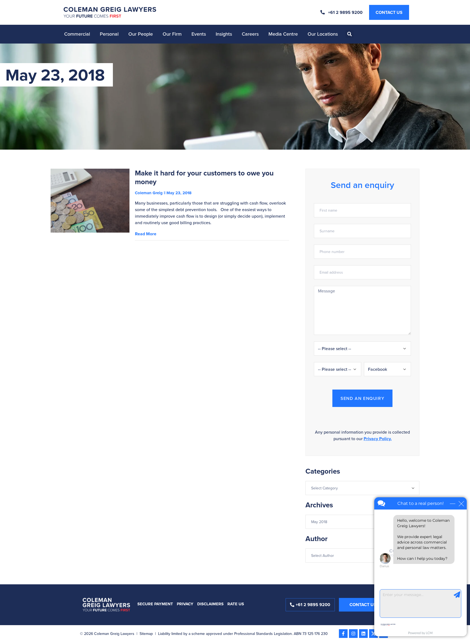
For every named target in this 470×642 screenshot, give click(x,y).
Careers (250, 33)
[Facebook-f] (343, 633)
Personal (109, 33)
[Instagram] (353, 633)
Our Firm (172, 33)
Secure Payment (155, 604)
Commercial (77, 33)
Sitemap (146, 633)
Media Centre (283, 33)
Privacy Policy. (378, 439)
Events (198, 33)
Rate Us (235, 604)
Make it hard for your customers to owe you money (204, 177)
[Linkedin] (363, 633)
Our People (140, 33)
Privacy (185, 604)
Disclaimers (210, 604)
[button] (349, 34)
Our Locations (323, 33)
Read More (145, 233)
